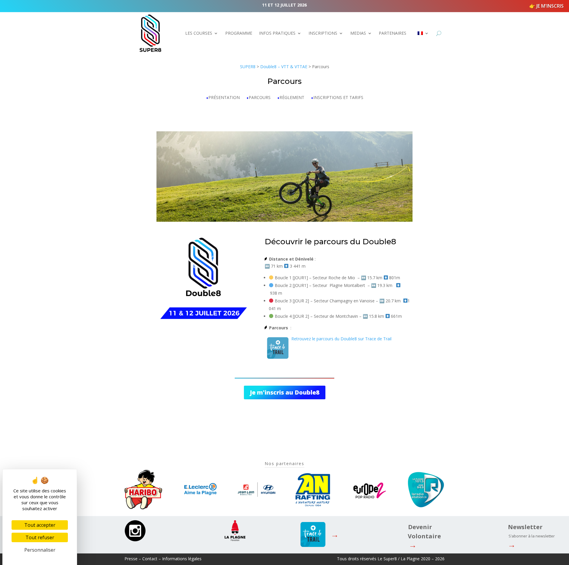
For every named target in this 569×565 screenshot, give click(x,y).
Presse (131, 558)
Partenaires (392, 33)
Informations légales (182, 558)
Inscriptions (323, 33)
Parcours (260, 97)
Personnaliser (39, 550)
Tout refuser (39, 537)
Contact (149, 558)
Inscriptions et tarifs (338, 97)
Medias (358, 33)
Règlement (291, 97)
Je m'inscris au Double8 (284, 392)
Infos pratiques (277, 33)
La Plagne (410, 558)
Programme (238, 33)
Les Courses (198, 33)
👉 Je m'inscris (546, 6)
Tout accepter (39, 525)
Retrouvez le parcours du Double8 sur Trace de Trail (341, 338)
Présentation (224, 97)
